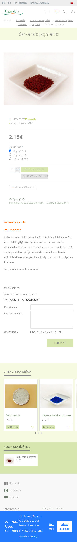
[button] (35, 433)
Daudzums (15, 146)
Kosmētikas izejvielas (40, 20)
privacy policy (27, 530)
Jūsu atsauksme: (12, 313)
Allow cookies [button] (64, 526)
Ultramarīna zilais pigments (57, 415)
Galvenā (7, 20)
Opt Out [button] (51, 526)
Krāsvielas (22, 24)
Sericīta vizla (13, 415)
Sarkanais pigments (26, 457)
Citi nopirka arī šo (17, 371)
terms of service (29, 525)
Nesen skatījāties (17, 447)
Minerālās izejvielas (64, 20)
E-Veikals (20, 20)
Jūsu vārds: (9, 307)
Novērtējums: (10, 332)
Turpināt (60, 343)
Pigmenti (36, 24)
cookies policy (28, 536)
